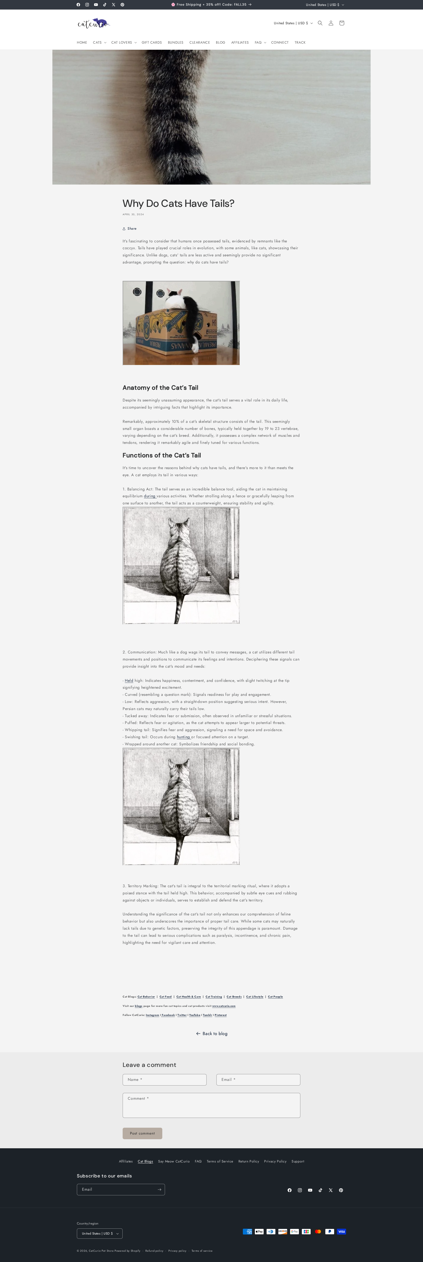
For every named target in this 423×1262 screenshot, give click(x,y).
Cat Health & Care (188, 997)
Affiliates (126, 1161)
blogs (138, 1006)
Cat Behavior (146, 997)
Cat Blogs (145, 1161)
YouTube (194, 1015)
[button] (99, 42)
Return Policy (248, 1161)
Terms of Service (220, 1161)
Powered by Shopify (128, 1251)
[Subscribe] (159, 1189)
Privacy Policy (275, 1161)
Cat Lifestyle (254, 997)
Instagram (152, 1015)
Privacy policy (177, 1251)
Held (129, 680)
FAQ (198, 1161)
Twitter (182, 1015)
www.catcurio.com (224, 1006)
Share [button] (132, 228)
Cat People (275, 997)
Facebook (168, 1015)
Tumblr (207, 1015)
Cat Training (214, 997)
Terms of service (202, 1251)
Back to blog (215, 1033)
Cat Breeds (234, 997)
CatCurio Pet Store (102, 1251)
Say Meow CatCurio (174, 1161)
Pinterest (220, 1015)
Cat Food (166, 997)
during (150, 496)
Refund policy (154, 1251)
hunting (184, 737)
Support (298, 1161)
